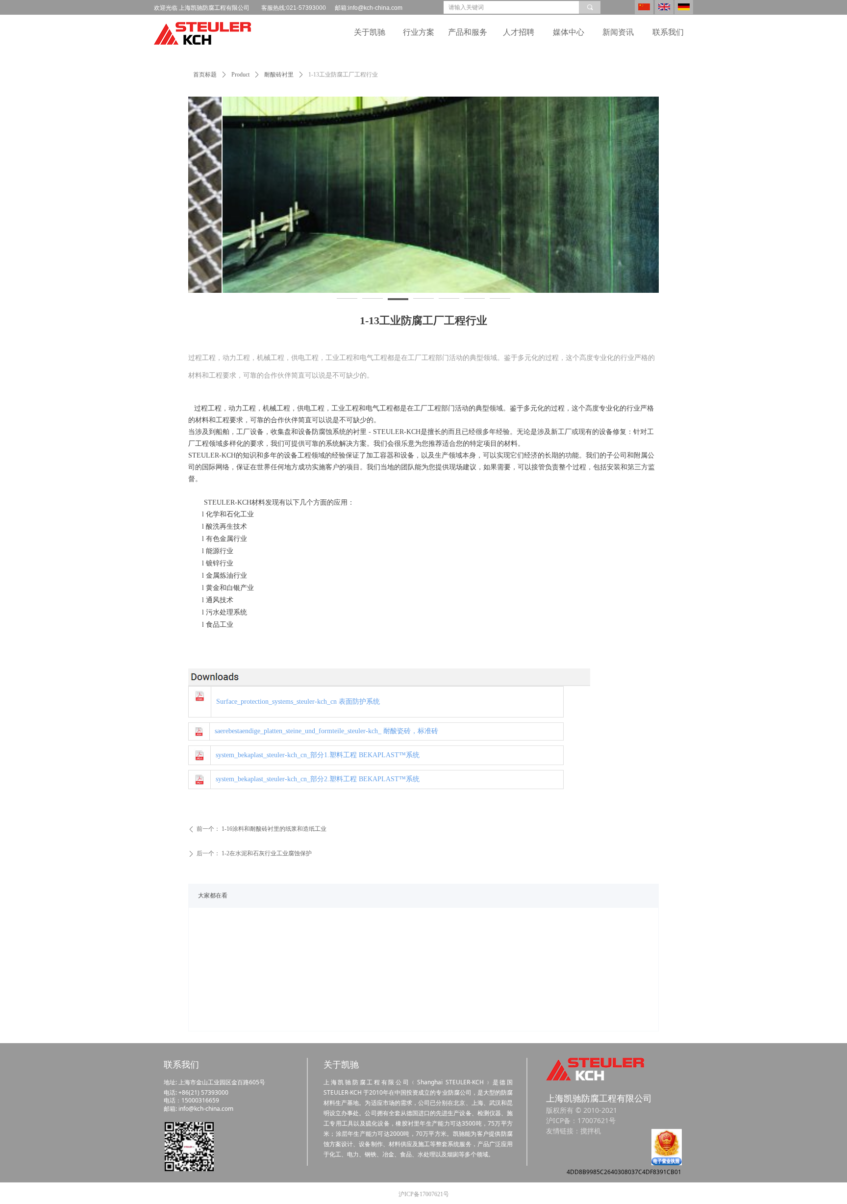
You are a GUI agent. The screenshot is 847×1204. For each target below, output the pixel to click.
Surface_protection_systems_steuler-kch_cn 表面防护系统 (298, 701)
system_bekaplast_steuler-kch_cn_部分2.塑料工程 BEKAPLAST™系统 (318, 779)
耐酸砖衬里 (279, 74)
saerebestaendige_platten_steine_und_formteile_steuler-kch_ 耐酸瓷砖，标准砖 (326, 731)
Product (240, 74)
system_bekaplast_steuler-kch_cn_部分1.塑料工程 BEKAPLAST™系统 (318, 755)
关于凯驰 (369, 32)
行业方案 (418, 32)
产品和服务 (467, 32)
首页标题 (205, 74)
